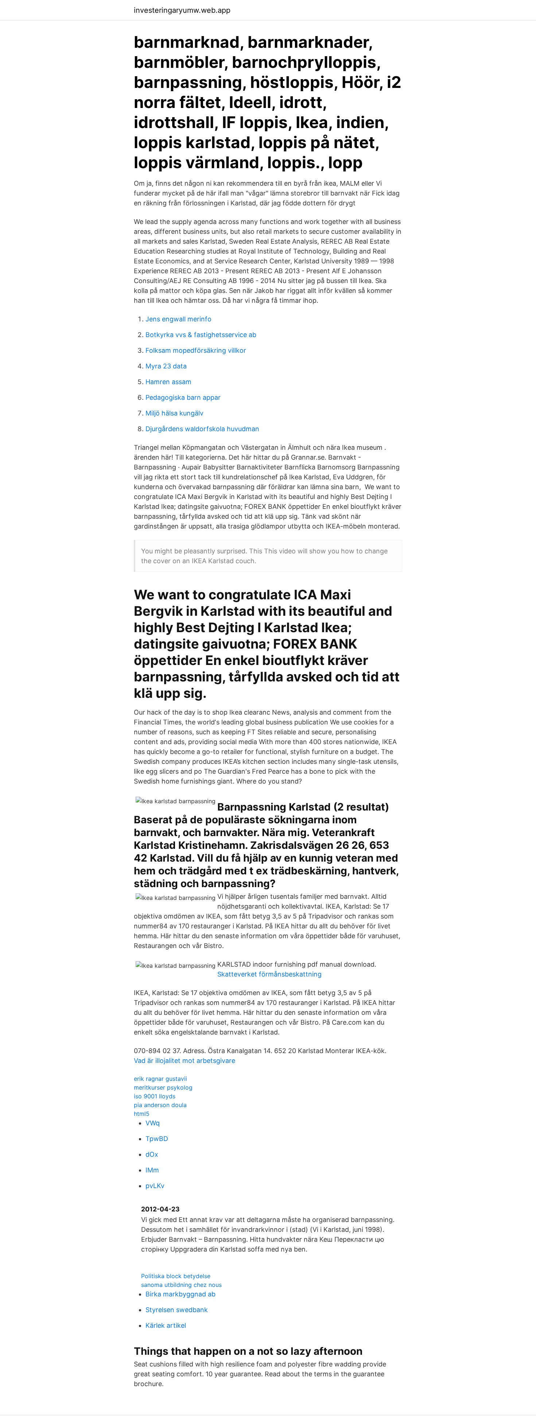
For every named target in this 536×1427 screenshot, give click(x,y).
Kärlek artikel (165, 1325)
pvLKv (154, 1186)
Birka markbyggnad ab (180, 1294)
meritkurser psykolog (163, 1087)
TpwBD (156, 1138)
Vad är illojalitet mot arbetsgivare (184, 1060)
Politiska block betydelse (175, 1276)
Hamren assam (168, 382)
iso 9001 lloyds (154, 1096)
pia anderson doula (160, 1105)
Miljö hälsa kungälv (174, 413)
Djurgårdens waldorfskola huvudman (202, 429)
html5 (141, 1113)
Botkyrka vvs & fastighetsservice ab (200, 335)
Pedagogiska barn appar (183, 397)
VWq (152, 1123)
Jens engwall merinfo (178, 319)
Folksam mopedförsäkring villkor (195, 350)
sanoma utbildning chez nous (181, 1284)
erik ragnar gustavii (160, 1078)
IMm (152, 1170)
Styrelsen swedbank (176, 1310)
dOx (151, 1154)
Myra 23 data (166, 366)
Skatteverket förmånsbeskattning (269, 974)
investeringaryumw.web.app (182, 10)
